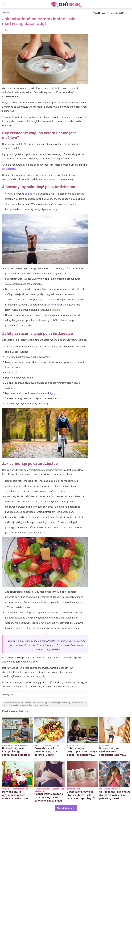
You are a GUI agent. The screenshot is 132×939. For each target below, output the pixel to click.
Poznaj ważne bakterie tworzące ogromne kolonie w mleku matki (48, 797)
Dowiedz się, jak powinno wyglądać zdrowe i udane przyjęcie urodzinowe (48, 751)
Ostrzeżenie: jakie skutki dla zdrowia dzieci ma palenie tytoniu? (114, 795)
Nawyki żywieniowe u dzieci (47, 745)
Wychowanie (105, 745)
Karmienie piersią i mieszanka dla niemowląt (49, 790)
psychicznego (50, 209)
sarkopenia (31, 193)
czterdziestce (9, 169)
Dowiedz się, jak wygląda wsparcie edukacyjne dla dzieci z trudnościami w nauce (16, 795)
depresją (40, 676)
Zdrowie (5, 13)
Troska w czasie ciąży (109, 789)
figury (52, 393)
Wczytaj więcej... (66, 808)
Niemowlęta (72, 745)
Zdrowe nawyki (74, 789)
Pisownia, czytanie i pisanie (15, 745)
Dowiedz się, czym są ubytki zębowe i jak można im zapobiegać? (81, 795)
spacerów (49, 304)
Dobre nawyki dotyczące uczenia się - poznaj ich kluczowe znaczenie (82, 751)
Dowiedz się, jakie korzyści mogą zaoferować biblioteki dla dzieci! (16, 751)
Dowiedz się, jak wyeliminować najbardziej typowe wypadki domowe (111, 751)
